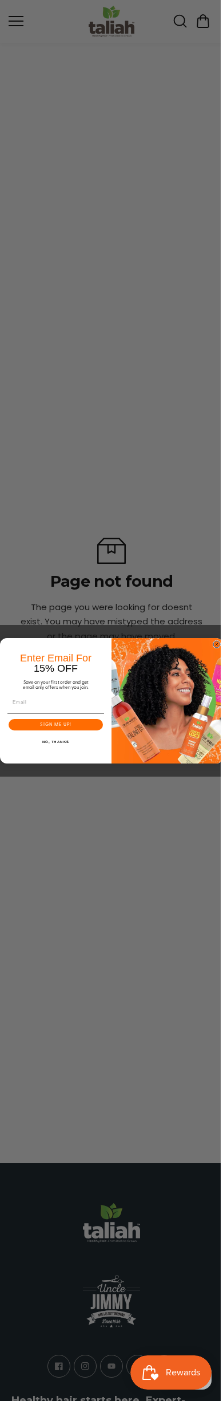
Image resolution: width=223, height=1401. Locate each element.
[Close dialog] (213, 644)
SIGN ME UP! (53, 724)
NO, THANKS (53, 742)
